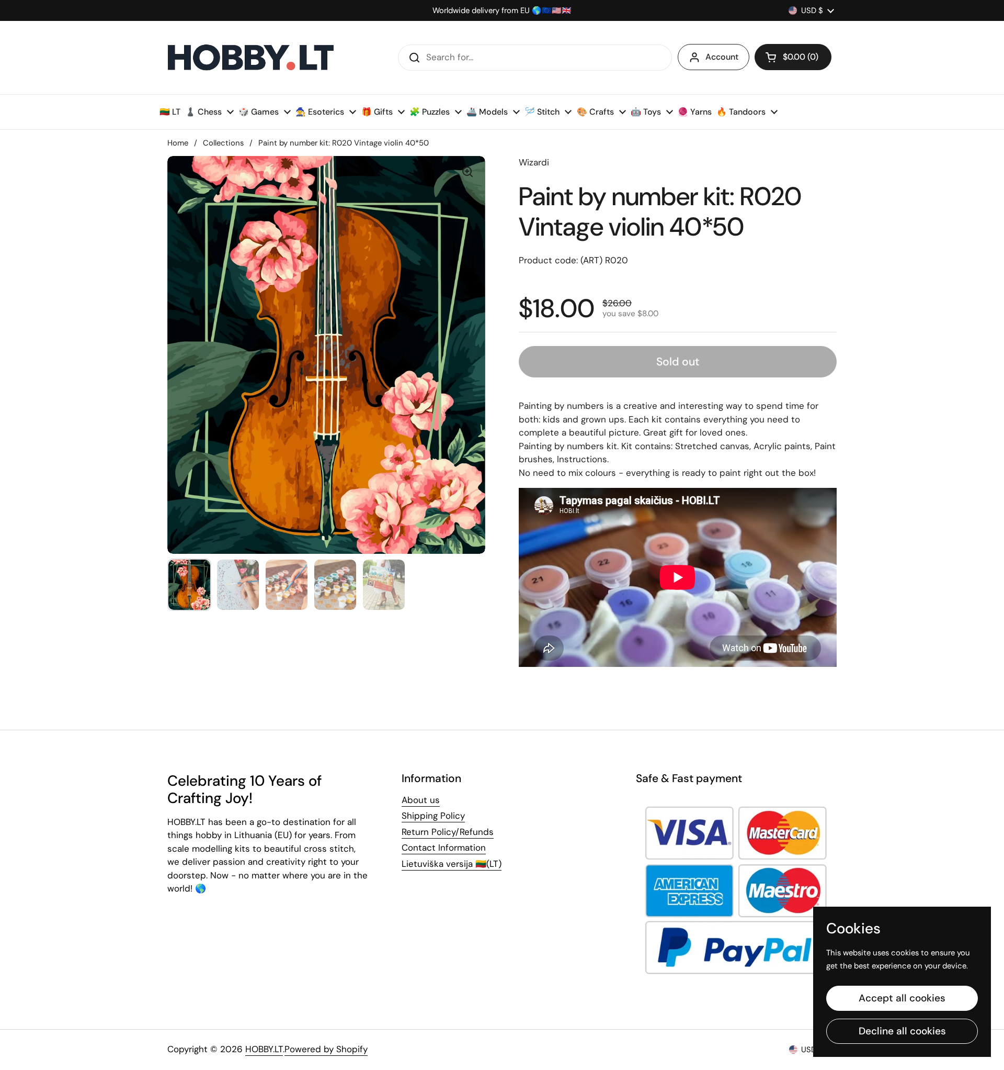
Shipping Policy (433, 815)
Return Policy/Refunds (448, 832)
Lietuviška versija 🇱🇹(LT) (451, 864)
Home (177, 143)
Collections (223, 143)
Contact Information (444, 847)
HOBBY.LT (264, 1049)
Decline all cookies (902, 1031)
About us (421, 800)
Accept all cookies (902, 998)
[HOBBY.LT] (251, 57)
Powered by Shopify (326, 1049)
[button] (793, 57)
